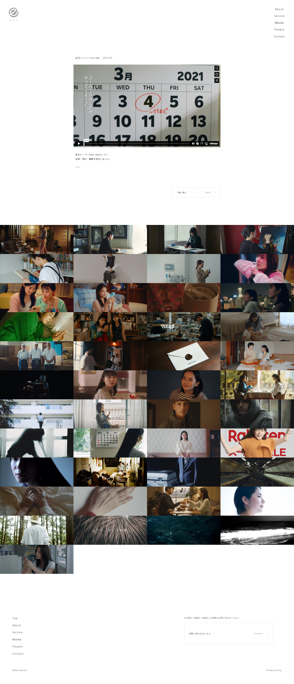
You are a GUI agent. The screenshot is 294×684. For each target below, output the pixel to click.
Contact (279, 36)
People (279, 29)
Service (279, 16)
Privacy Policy (274, 670)
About (279, 9)
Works (279, 22)
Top (15, 618)
